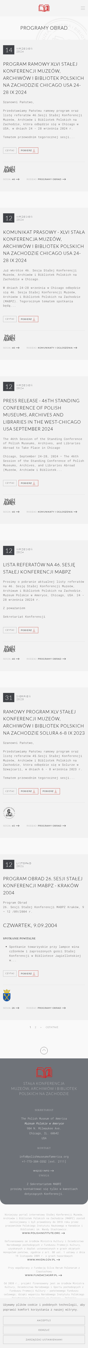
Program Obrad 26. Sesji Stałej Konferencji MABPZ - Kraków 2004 (43, 885)
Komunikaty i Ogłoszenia (55, 347)
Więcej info (41, 1170)
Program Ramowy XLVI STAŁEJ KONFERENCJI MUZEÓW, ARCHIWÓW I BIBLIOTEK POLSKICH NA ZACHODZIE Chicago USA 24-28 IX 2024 (43, 78)
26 (13, 1008)
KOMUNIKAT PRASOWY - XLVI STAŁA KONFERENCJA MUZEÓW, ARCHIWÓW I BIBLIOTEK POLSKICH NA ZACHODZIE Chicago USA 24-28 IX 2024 (44, 246)
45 (13, 825)
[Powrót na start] (44, 8)
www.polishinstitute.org (41, 1233)
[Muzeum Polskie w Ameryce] (9, 169)
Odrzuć (44, 1330)
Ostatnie (52, 1027)
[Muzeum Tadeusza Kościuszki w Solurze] (9, 813)
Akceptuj (44, 1320)
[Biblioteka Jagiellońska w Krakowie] (6, 995)
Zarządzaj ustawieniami (44, 1339)
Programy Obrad (49, 179)
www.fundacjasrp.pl (41, 1275)
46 (13, 179)
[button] (83, 8)
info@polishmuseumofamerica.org (44, 1156)
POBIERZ (26, 150)
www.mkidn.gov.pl (41, 1259)
